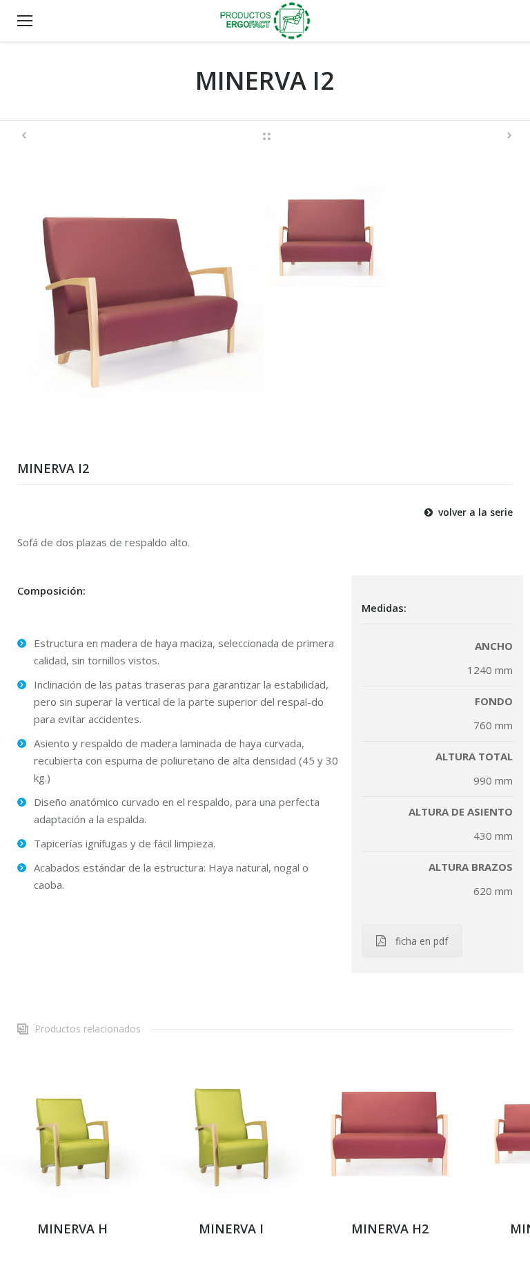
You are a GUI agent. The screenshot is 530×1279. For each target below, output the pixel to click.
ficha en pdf (421, 941)
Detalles (72, 1133)
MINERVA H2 (390, 1228)
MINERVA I (231, 1228)
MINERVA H (72, 1228)
